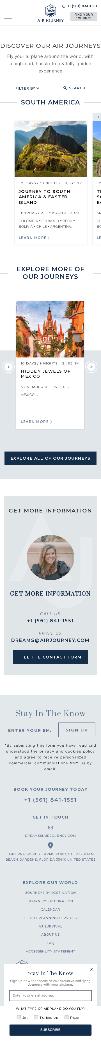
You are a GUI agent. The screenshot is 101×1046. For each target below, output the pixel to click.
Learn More (33, 238)
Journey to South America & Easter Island (44, 197)
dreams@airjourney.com (50, 640)
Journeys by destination (50, 893)
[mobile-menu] (8, 16)
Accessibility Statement (50, 951)
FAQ (50, 943)
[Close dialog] (91, 969)
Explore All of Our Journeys (51, 458)
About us (50, 934)
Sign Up (77, 730)
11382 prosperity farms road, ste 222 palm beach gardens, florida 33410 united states (51, 857)
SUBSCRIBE (50, 1030)
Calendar (50, 909)
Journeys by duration (50, 901)
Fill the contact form (50, 657)
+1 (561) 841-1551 (50, 620)
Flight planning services (50, 918)
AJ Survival (50, 926)
